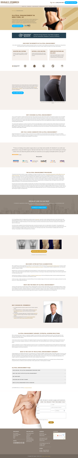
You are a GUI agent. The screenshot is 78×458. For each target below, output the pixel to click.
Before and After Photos (39, 251)
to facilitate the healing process (35, 275)
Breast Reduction (29, 437)
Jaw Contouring (29, 441)
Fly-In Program (15, 433)
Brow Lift (27, 436)
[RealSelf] (22, 443)
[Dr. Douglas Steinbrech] (10, 3)
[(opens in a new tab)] (59, 439)
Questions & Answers (16, 434)
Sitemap (49, 456)
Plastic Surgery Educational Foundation (26, 318)
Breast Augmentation (30, 433)
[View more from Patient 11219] (51, 244)
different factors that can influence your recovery (34, 266)
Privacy (43, 456)
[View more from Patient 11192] (27, 244)
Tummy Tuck (28, 434)
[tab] (39, 370)
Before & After (15, 435)
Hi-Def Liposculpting (29, 439)
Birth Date (52, 410)
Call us (58, 2)
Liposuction (28, 435)
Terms (46, 456)
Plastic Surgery (14, 10)
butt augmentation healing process (53, 265)
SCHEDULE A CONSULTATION (39, 207)
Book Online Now (71, 2)
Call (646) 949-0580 (18, 92)
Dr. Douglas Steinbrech (28, 387)
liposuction (37, 219)
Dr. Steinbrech (41, 204)
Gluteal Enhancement (30, 440)
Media (14, 436)
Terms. (47, 419)
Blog (14, 437)
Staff (48, 204)
